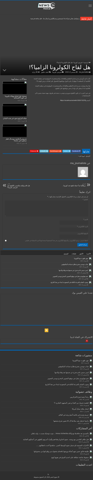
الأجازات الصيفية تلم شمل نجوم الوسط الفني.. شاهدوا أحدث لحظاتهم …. (62, 445)
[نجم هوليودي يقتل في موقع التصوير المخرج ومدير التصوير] (90, 276)
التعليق (85, 199)
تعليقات (74, 254)
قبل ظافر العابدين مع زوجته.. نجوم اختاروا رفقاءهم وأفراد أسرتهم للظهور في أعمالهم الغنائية (56, 439)
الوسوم (66, 254)
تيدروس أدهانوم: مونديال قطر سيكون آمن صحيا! (16, 140)
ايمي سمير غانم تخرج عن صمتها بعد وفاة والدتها (73, 270)
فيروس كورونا (78, 62)
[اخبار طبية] (46, 6)
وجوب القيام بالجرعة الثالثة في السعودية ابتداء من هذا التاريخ (69, 282)
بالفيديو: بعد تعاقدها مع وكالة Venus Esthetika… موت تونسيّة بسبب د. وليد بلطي (60, 433)
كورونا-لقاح (82, 156)
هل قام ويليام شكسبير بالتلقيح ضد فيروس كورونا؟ (18, 185)
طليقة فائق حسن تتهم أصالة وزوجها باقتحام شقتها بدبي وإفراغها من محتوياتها (61, 451)
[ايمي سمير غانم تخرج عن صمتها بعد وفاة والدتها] (90, 270)
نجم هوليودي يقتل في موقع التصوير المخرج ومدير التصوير (70, 276)
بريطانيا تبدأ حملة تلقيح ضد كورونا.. (74, 184)
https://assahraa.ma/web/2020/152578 (73, 100)
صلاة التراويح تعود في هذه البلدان (15, 118)
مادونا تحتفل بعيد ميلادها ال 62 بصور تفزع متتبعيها (71, 421)
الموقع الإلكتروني (82, 233)
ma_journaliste (84, 72)
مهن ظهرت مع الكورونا (81, 258)
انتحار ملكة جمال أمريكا (80, 409)
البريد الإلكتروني (82, 226)
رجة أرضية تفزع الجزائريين (79, 397)
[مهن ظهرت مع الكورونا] (90, 258)
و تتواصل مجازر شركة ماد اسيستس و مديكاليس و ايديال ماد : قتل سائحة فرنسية (54, 18)
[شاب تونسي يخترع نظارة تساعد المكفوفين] (90, 264)
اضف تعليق (45, 72)
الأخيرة (89, 254)
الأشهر (81, 254)
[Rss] (46, 330)
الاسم (85, 219)
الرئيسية (86, 62)
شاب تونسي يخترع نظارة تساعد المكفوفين (74, 264)
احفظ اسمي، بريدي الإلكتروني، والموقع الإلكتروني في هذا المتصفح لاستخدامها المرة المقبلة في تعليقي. (56, 240)
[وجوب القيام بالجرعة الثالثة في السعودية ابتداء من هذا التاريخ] (90, 282)
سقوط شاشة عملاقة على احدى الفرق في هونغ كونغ (70, 457)
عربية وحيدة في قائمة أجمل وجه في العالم (74, 415)
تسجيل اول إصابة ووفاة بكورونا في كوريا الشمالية (16, 97)
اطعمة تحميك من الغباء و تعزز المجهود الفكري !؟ (71, 403)
